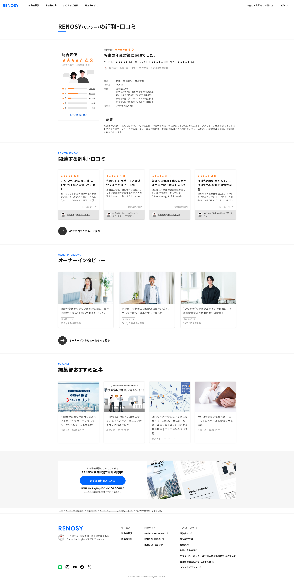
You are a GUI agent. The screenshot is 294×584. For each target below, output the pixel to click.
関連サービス (91, 5)
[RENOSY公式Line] (60, 567)
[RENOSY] (83, 528)
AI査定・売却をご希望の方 (260, 5)
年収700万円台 (127, 67)
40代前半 (113, 67)
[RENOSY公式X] (89, 567)
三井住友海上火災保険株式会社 (152, 67)
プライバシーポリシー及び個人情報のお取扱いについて (208, 556)
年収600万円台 (219, 213)
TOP (61, 510)
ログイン (284, 5)
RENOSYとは (186, 539)
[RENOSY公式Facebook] (82, 567)
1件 (93, 108)
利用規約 (184, 544)
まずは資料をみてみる (102, 480)
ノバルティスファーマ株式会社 (126, 214)
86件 (93, 103)
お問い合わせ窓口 (189, 550)
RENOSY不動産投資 (74, 510)
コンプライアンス (189, 567)
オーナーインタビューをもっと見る (89, 340)
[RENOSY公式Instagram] (67, 567)
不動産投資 (126, 533)
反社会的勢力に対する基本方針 (195, 561)
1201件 (92, 98)
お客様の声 (92, 510)
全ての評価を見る (78, 115)
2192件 (92, 88)
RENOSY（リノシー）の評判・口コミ (116, 510)
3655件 (92, 93)
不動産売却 (126, 539)
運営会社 (184, 533)
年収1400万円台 (83, 214)
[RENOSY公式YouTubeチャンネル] (75, 567)
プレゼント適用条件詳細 (94, 491)
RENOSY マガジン (153, 544)
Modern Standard (154, 533)
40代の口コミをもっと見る (84, 231)
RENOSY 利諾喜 (152, 539)
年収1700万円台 (128, 213)
